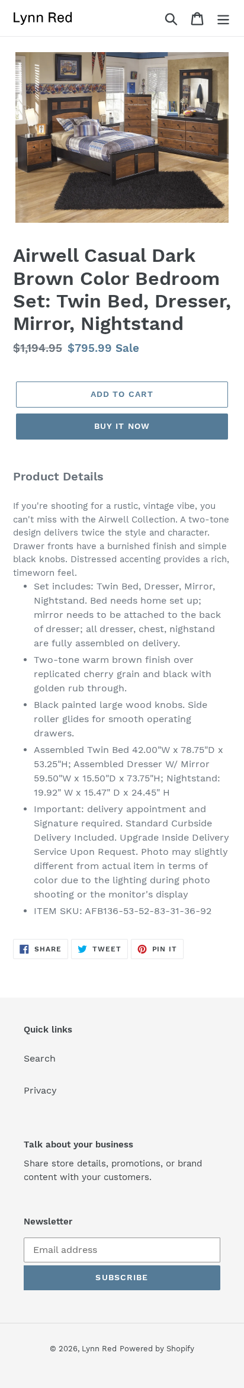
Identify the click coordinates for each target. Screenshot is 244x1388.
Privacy (40, 1090)
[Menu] (223, 18)
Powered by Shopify (157, 1348)
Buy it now (122, 426)
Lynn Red (99, 1348)
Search (40, 1058)
